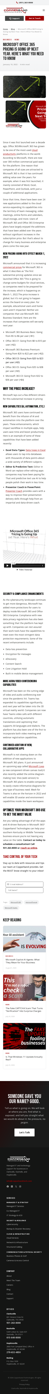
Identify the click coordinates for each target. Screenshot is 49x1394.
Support (10, 1298)
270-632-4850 (14, 1352)
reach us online (28, 847)
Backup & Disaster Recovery (18, 1229)
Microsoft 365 (16, 902)
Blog (13, 29)
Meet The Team (13, 1280)
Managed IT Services (15, 1206)
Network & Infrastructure (17, 1242)
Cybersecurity (12, 1224)
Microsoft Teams (11, 908)
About (9, 1276)
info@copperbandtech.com (19, 1181)
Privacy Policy (24, 1384)
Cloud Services (13, 1238)
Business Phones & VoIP (17, 1256)
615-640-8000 (14, 1337)
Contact (10, 1294)
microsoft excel (31, 902)
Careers (10, 1285)
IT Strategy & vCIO (14, 1215)
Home (5, 29)
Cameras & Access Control (18, 1260)
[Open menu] (43, 10)
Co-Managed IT (13, 1211)
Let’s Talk (24, 1132)
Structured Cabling (14, 1247)
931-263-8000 (14, 1322)
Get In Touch (34, 18)
